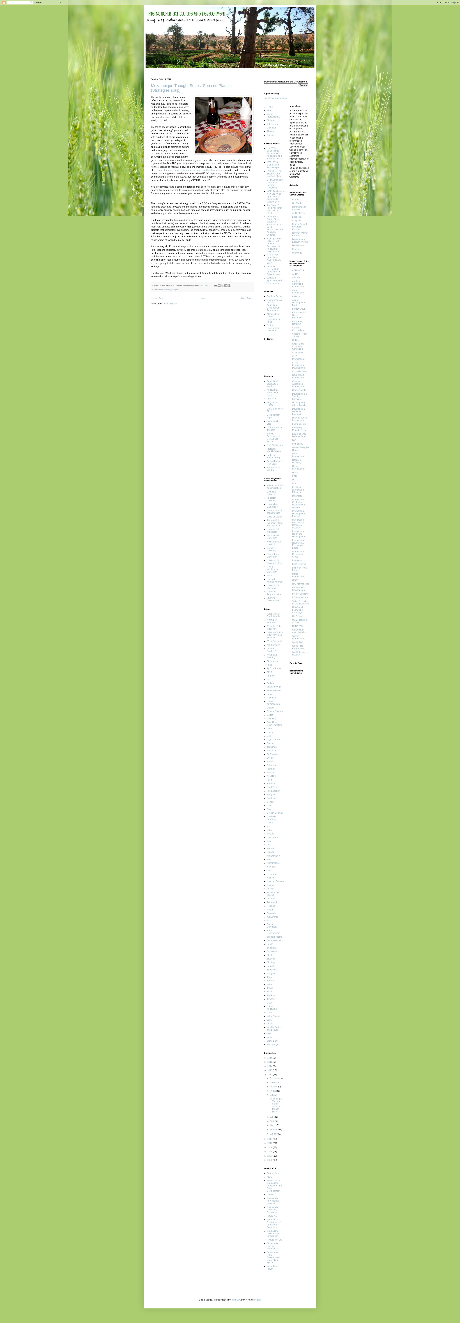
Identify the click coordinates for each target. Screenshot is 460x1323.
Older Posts (246, 298)
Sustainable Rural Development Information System (273, 1257)
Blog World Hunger (272, 403)
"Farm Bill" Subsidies (272, 621)
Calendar (271, 697)
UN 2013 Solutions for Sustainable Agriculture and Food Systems (274, 153)
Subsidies (272, 969)
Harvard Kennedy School (275, 580)
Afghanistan (273, 661)
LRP (269, 844)
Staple (270, 955)
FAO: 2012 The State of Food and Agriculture (274, 174)
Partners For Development (298, 588)
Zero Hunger (273, 1044)
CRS (269, 736)
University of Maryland (273, 586)
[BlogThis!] (219, 285)
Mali (269, 859)
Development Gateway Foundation (298, 411)
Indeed (295, 199)
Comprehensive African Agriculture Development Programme (274, 305)
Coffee (270, 715)
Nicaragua (272, 874)
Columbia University (272, 493)
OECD (295, 580)
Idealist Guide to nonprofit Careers (300, 227)
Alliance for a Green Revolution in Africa (273, 318)
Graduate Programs (271, 817)
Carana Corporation (298, 329)
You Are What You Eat (273, 468)
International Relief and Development (298, 534)
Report (270, 909)
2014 (270, 1066)
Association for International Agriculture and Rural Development (274, 1185)
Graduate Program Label (274, 592)
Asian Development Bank (298, 303)
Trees (269, 991)
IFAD (294, 476)
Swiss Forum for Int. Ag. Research (300, 602)
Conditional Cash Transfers (274, 723)
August (273, 1091)
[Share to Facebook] (225, 285)
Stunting (271, 962)
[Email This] (215, 285)
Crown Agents (299, 390)
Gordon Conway (275, 813)
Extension (272, 765)
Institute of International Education (298, 490)
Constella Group (300, 371)
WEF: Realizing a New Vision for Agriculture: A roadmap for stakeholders (275, 196)
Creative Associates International (298, 384)
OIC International (300, 584)
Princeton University (272, 499)
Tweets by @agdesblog (275, 98)
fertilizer (271, 772)
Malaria (270, 848)
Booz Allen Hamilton (297, 322)
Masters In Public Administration (275, 486)
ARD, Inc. (296, 296)
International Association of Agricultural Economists (273, 1223)
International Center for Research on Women (298, 503)
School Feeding (274, 937)
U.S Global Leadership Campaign (297, 610)
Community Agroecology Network (273, 1201)
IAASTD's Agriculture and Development (274, 280)
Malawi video (273, 856)
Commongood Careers (299, 208)
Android (271, 676)
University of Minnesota (273, 530)
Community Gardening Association (272, 1210)
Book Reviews (274, 690)
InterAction (297, 496)
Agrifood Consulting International (298, 284)
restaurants (272, 917)
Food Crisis (272, 787)
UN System (297, 616)
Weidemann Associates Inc (299, 631)
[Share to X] (222, 285)
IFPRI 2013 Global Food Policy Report (273, 165)
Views (270, 1023)
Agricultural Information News (272, 392)
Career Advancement (273, 702)
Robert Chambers (272, 925)
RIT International (300, 597)
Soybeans (272, 951)
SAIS (269, 575)
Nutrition (271, 877)
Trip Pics (271, 995)
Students (271, 959)
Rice (269, 920)
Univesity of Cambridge (272, 505)
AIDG (269, 1177)
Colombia (271, 718)
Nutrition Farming (275, 881)
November (275, 1082)
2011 (270, 1139)
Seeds (270, 944)
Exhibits (271, 761)
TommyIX (235, 1300)
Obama (270, 885)
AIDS (269, 672)
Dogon (270, 743)
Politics (270, 888)
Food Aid (271, 783)
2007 (270, 1156)
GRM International (298, 454)
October (274, 1086)
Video (270, 1020)
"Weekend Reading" (272, 656)
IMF (294, 483)
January (274, 1134)
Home (203, 298)
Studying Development (273, 599)
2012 (270, 1074)
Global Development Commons (273, 328)
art (268, 679)
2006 (270, 1160)
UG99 (270, 1003)
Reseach (271, 913)
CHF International (298, 357)
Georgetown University (273, 555)
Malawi (270, 852)
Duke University (274, 517)
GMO (269, 805)
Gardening (272, 798)
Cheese (271, 708)
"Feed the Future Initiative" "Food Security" (275, 635)
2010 (270, 1143)
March (273, 1125)
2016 (270, 1058)
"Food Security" (274, 641)
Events (270, 758)
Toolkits (270, 980)
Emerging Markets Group (299, 428)
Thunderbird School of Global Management (275, 523)
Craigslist (296, 220)
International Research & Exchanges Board (298, 544)
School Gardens (275, 940)
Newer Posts (158, 298)
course (270, 732)
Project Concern (300, 594)
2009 (270, 1147)
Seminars (271, 948)
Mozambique (164, 290)
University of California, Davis (275, 561)
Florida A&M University (273, 536)
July (272, 1095)
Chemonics (297, 352)
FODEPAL (272, 1216)
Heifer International (298, 467)
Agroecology (273, 1173)
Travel (270, 988)
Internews (297, 560)
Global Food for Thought (274, 428)
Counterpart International (298, 376)
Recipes (271, 906)
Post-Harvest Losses (273, 893)
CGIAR (270, 1194)
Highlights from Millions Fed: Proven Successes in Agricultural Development (274, 245)
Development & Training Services (299, 396)
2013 (270, 1070)
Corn (269, 728)
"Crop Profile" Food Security (273, 615)
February (274, 1129)
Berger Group (298, 309)
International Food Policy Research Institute (298, 524)
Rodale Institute (274, 1240)
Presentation (273, 902)
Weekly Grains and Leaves (274, 1028)
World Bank (272, 1041)
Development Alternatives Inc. (300, 403)
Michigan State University (274, 543)
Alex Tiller (272, 398)
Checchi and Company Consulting (298, 346)
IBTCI (295, 472)
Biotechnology (274, 686)
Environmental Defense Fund (299, 435)
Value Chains (273, 1016)
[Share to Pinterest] (229, 285)
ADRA (295, 274)
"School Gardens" (271, 649)
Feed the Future (274, 296)
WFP (269, 1033)
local (269, 841)
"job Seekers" (273, 645)
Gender (270, 802)
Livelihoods (272, 837)
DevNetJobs (298, 245)
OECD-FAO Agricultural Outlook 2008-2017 (274, 259)
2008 (270, 1151)
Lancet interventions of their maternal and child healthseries (189, 170)
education (272, 750)
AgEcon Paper (274, 668)
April (272, 1121)
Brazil (269, 694)
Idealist (295, 249)
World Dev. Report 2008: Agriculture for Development (273, 270)
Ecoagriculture (299, 424)
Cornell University (272, 549)
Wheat (270, 1037)
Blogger (257, 1300)
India (269, 830)
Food (269, 780)
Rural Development (273, 931)
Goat (269, 809)
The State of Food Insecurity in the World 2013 (274, 209)
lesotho (270, 833)
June (272, 1117)
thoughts (175, 290)
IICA (294, 479)
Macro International (298, 575)
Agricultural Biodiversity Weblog (272, 384)
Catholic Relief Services (299, 335)
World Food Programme (298, 647)
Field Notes (272, 776)
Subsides (271, 966)
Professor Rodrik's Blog (273, 456)
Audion (270, 683)
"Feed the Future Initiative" (275, 627)
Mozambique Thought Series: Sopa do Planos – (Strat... (276, 1105)
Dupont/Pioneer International (300, 419)
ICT (268, 826)
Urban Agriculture (272, 1007)
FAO (294, 440)
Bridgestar (297, 217)
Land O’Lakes (299, 564)
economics (272, 747)
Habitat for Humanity (297, 461)
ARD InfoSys (298, 213)
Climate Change (275, 711)
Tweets (270, 999)
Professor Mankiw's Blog (274, 450)
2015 (270, 1062)
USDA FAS (297, 626)
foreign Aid (272, 794)
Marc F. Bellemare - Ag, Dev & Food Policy (274, 437)
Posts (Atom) (170, 303)
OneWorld (297, 203)
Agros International (298, 291)
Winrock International (298, 637)
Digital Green (273, 739)
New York (271, 867)
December (275, 1078)
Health (270, 823)
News (269, 870)
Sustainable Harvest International (273, 1246)
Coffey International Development (298, 365)
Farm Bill (271, 769)
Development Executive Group (300, 240)
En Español (272, 754)
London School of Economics (274, 511)
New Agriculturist (275, 445)
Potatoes (271, 898)
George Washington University (273, 569)
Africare (296, 277)
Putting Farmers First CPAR (274, 462)
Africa (269, 665)
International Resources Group (298, 554)
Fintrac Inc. (297, 444)
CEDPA (296, 340)
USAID (270, 1012)
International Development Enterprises (273, 1233)
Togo (269, 977)
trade (269, 984)
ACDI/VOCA (298, 270)
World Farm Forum (272, 1267)
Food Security (273, 791)
